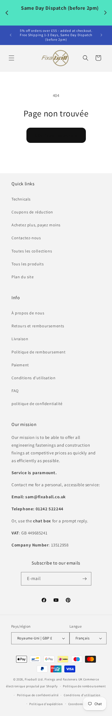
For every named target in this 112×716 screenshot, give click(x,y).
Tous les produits (27, 263)
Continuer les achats (56, 135)
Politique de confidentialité (38, 695)
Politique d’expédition (46, 704)
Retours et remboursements (37, 325)
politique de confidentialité (37, 403)
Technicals (21, 199)
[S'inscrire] (84, 578)
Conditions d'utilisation (33, 377)
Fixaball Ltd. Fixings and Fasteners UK (53, 679)
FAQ (15, 390)
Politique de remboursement (38, 352)
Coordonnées (78, 704)
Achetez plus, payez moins (36, 224)
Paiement (20, 364)
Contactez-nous (26, 237)
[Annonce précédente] (10, 35)
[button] (11, 58)
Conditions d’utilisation (82, 695)
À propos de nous (28, 313)
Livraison (19, 338)
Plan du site (22, 276)
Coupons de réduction (32, 212)
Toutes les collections (31, 251)
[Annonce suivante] (101, 35)
